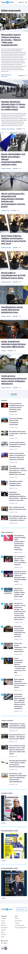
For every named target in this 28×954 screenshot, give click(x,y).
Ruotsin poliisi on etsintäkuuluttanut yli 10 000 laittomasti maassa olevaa (13, 275)
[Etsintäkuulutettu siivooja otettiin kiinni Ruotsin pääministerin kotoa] (14, 295)
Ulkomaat (8, 75)
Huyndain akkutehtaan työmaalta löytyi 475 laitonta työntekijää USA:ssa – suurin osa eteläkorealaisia (13, 106)
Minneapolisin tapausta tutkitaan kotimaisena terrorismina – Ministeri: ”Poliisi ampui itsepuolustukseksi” (11, 40)
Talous (8, 129)
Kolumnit (3, 934)
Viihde (2, 937)
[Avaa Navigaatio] (26, 2)
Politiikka (3, 75)
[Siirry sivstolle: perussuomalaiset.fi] (7, 948)
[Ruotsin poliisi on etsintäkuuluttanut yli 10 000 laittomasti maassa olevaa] (14, 260)
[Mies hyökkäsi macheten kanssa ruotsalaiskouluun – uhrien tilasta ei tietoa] (4, 435)
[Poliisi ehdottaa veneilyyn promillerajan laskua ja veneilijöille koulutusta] (4, 484)
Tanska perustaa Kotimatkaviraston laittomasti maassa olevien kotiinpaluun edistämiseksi (14, 380)
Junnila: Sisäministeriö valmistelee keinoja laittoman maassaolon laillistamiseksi (13, 344)
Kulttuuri (3, 930)
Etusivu (16, 918)
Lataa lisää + (14, 394)
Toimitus (17, 923)
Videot (2, 932)
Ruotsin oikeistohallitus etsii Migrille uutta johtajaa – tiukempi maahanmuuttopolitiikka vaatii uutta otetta (13, 159)
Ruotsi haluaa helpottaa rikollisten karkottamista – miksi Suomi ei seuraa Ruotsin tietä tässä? (13, 240)
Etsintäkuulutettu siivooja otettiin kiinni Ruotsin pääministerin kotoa (12, 310)
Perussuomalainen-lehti (21, 927)
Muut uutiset (4, 76)
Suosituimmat (18, 921)
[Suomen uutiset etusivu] (7, 2)
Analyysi (3, 923)
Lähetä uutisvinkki (19, 925)
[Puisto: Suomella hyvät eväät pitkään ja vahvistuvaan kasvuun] (4, 509)
